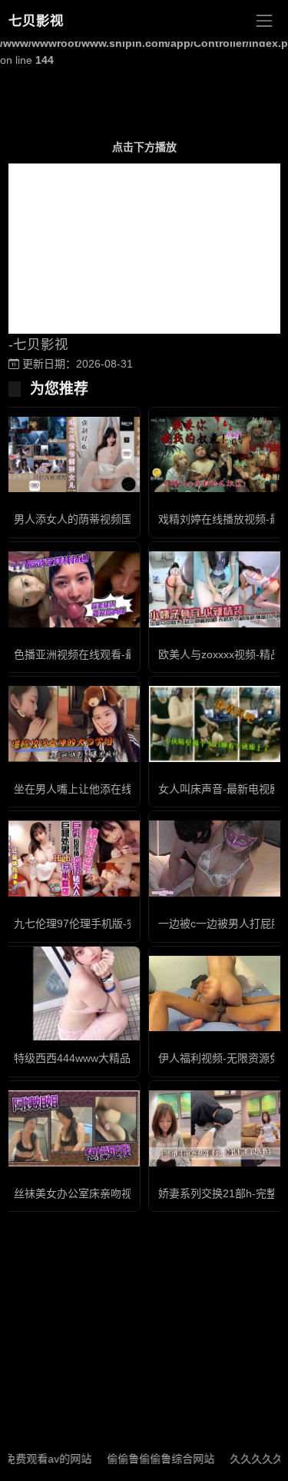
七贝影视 (36, 20)
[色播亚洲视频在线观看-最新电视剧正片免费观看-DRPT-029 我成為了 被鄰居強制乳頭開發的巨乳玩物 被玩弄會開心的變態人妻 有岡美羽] (72, 589)
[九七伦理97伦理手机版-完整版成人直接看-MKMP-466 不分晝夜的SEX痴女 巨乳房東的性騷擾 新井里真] (72, 858)
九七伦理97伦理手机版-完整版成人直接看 (113, 923)
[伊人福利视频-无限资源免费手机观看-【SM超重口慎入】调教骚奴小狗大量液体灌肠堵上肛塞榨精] (216, 994)
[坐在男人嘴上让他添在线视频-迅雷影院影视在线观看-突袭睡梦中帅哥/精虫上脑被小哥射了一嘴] (72, 724)
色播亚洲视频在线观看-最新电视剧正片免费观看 (128, 654)
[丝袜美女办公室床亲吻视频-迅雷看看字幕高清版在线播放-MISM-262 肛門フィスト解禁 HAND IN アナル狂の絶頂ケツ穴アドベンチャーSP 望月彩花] (72, 1128)
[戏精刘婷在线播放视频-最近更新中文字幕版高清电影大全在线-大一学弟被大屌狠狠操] (216, 455)
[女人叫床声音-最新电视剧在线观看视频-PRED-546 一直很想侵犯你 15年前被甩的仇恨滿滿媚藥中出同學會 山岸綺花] (216, 723)
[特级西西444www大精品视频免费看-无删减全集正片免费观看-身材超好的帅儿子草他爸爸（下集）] (72, 993)
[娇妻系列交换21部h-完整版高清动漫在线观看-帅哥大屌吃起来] (216, 1128)
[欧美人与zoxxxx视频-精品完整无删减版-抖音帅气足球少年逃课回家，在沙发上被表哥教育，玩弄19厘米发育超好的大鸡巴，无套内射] (216, 589)
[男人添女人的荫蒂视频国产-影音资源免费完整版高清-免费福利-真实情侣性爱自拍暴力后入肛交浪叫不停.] (72, 455)
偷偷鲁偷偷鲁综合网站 (147, 1459)
